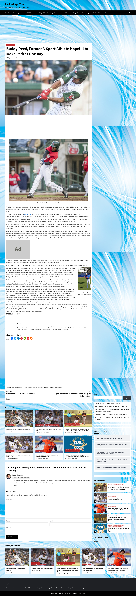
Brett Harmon (20, 58)
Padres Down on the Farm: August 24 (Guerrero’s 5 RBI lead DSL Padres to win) (77, 455)
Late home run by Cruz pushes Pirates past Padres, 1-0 (111, 414)
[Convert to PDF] (28, 338)
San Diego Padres (18, 13)
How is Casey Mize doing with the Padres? (18, 429)
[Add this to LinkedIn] (18, 338)
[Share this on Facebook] (12, 338)
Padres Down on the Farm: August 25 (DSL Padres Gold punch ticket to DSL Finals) (77, 429)
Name (8, 521)
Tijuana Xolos (64, 13)
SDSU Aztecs (30, 13)
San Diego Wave (52, 13)
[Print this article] (25, 338)
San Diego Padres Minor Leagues (81, 13)
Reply (15, 485)
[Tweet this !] (15, 338)
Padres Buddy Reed (32, 387)
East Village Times (15, 4)
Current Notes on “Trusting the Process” (20, 392)
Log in (8, 584)
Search (96, 394)
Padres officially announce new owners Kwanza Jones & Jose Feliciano (117, 519)
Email (51, 521)
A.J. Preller (11, 387)
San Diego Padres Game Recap (51, 425)
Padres (25, 387)
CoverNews (73, 593)
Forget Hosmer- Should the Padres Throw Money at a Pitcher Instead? (72, 393)
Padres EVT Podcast (99, 13)
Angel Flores (15, 458)
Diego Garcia (75, 432)
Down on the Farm (69, 423)
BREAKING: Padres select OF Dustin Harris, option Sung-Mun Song (48, 455)
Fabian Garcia (16, 431)
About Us (8, 13)
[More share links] (31, 338)
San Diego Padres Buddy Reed (54, 387)
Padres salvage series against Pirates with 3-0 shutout (111, 406)
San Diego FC (41, 13)
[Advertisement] (68, 27)
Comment (9, 499)
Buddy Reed (28, 214)
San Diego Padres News (113, 515)
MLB (22, 387)
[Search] (130, 12)
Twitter (96, 541)
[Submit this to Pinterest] (21, 338)
